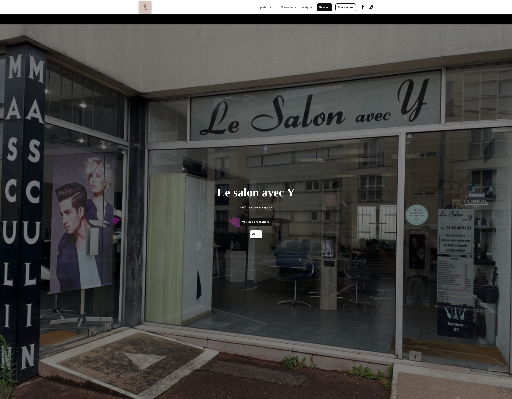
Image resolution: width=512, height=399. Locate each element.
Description (306, 7)
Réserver (324, 7)
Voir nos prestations (256, 221)
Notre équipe (288, 7)
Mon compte (345, 7)
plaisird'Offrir (269, 7)
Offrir (256, 234)
